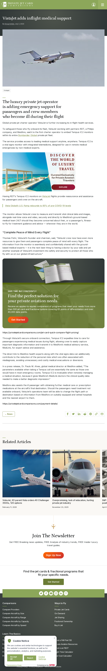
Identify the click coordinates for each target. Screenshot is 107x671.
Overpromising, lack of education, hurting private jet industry (73, 501)
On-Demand (60, 613)
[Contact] (66, 593)
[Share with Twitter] (73, 413)
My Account (93, 4)
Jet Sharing (59, 617)
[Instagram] (56, 593)
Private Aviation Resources (66, 644)
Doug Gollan (9, 24)
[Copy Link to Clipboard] (96, 413)
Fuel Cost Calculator (63, 656)
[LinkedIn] (61, 593)
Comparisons (9, 603)
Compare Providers (10, 609)
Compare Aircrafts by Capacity (15, 621)
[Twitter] (41, 593)
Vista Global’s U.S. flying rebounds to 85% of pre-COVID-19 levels (38, 205)
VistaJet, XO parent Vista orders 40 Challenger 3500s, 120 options (25, 501)
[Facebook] (46, 593)
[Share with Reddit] (84, 413)
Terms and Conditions (52, 667)
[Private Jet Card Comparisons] (45, 4)
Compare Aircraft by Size (13, 613)
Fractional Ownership (64, 621)
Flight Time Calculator (64, 652)
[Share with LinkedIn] (79, 413)
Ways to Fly (60, 603)
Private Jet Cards (62, 609)
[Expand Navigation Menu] (102, 4)
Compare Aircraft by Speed (14, 625)
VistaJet (46, 196)
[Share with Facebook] (67, 413)
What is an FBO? (62, 648)
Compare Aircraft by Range (14, 617)
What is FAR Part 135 (63, 640)
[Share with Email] (102, 413)
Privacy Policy (22, 667)
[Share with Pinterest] (90, 413)
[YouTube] (51, 593)
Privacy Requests (36, 667)
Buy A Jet (59, 625)
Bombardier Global (27, 135)
